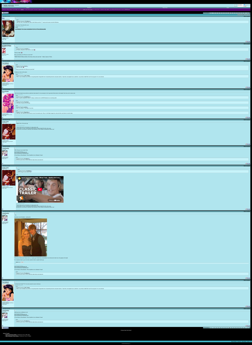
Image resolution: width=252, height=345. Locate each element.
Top (251, 341)
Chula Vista (5, 121)
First (211, 327)
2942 (223, 327)
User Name (236, 4)
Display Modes (246, 14)
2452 (216, 327)
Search (228, 7)
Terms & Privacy (234, 341)
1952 (214, 327)
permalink (248, 16)
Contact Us (239, 341)
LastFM (16, 27)
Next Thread (129, 330)
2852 (218, 327)
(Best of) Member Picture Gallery (12, 336)
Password (235, 6)
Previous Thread (123, 330)
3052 (240, 327)
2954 (233, 327)
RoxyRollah (5, 91)
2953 (231, 327)
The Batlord (5, 63)
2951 (227, 327)
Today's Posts (165, 7)
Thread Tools (240, 14)
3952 (244, 327)
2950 (225, 327)
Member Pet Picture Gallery (11, 334)
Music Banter (244, 341)
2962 (236, 327)
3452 (242, 327)
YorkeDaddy (5, 148)
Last (248, 327)
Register (27, 7)
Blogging (89, 7)
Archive (248, 341)
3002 (238, 327)
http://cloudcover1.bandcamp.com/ (20, 152)
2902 (220, 327)
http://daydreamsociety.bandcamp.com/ (21, 153)
